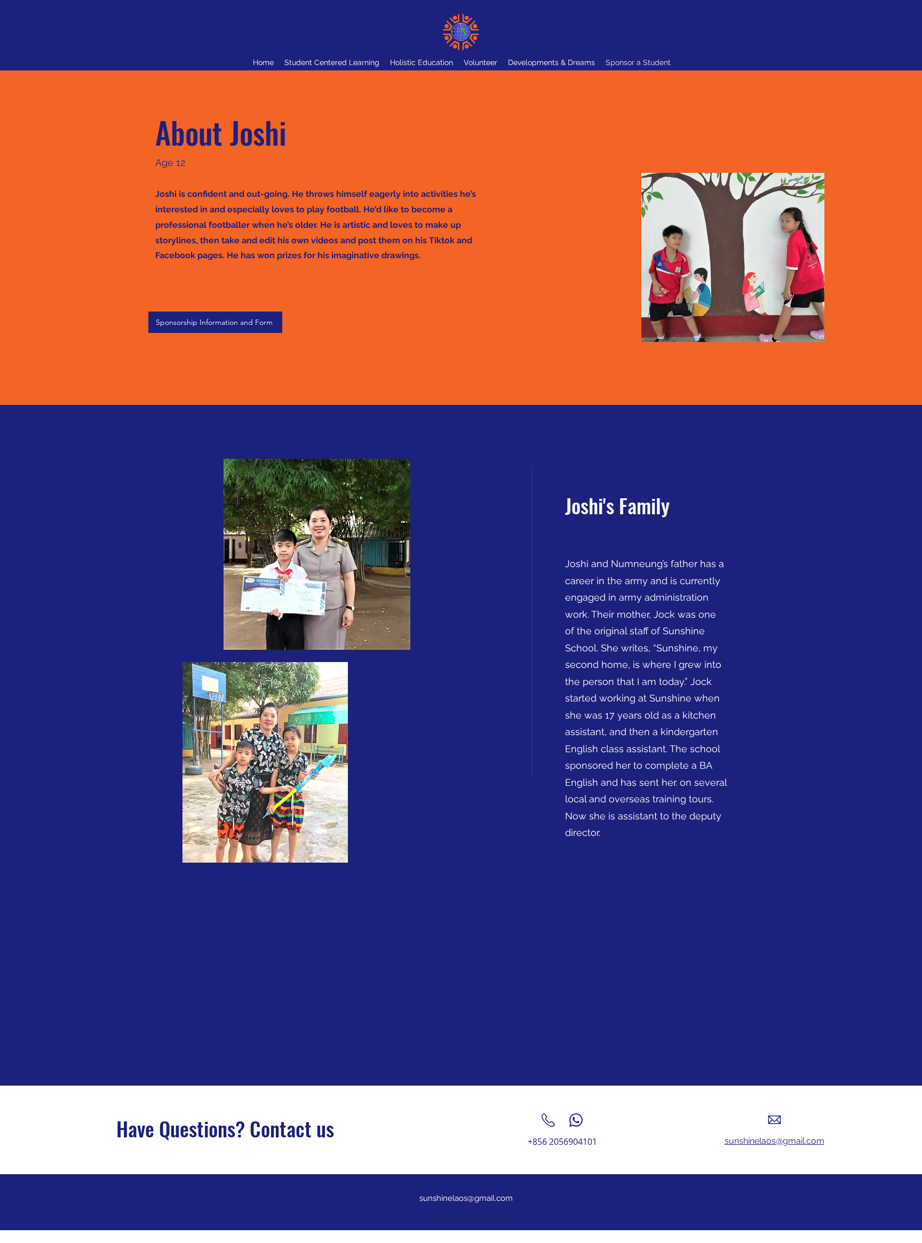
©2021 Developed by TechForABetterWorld (463, 1235)
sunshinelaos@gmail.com (466, 1198)
